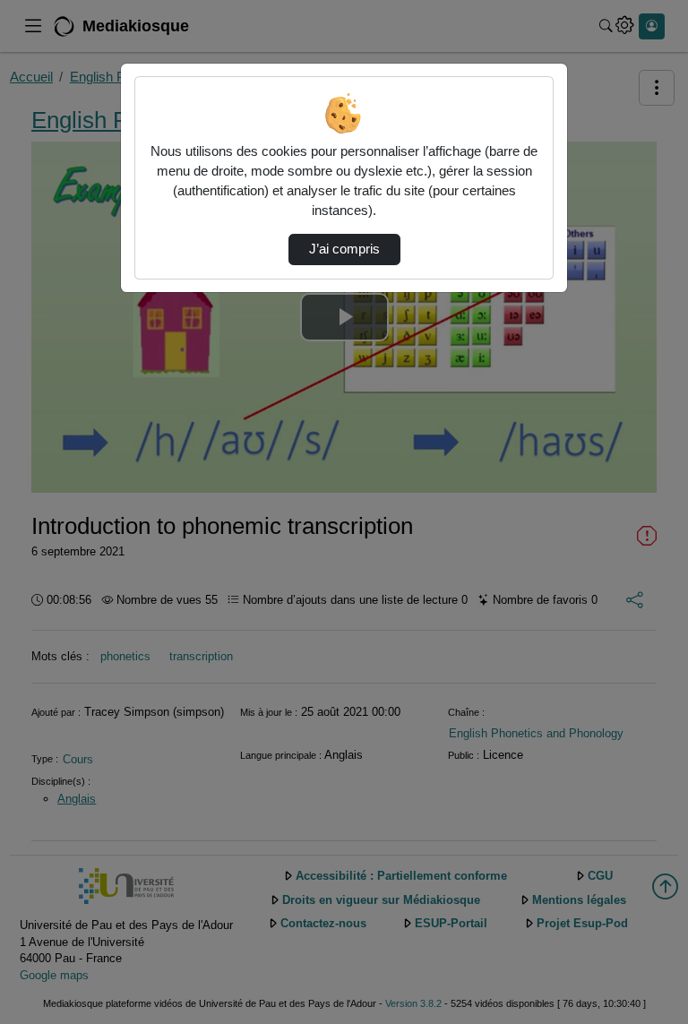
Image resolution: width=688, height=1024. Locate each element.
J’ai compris (344, 249)
